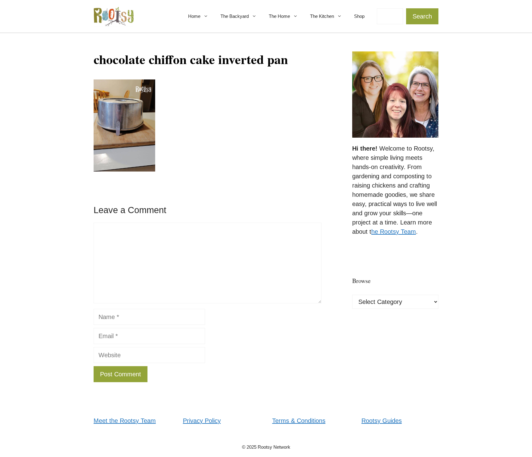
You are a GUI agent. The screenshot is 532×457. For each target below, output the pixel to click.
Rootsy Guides (381, 420)
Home (194, 16)
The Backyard (234, 16)
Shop (359, 16)
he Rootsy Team (393, 231)
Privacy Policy (202, 420)
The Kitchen (322, 16)
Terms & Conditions (298, 420)
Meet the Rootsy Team (125, 420)
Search (422, 16)
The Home (279, 16)
